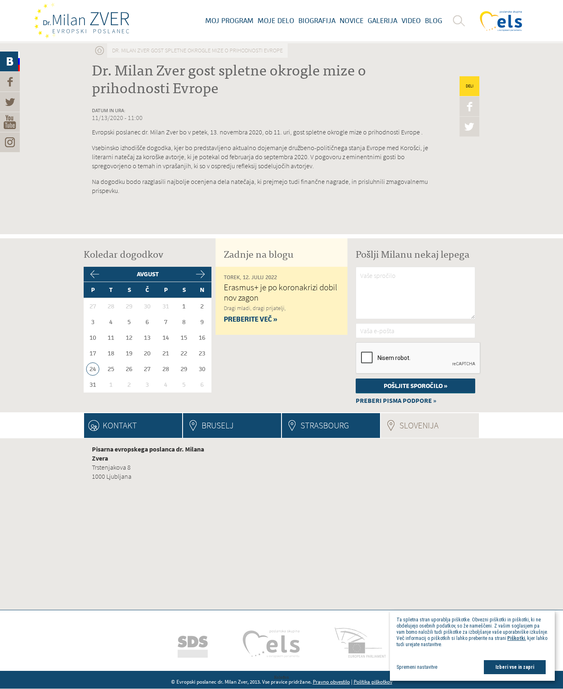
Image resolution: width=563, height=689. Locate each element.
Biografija (316, 20)
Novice (352, 20)
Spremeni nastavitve (416, 667)
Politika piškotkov (373, 681)
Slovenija (439, 425)
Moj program (229, 20)
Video (411, 20)
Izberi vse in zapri (514, 667)
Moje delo (276, 20)
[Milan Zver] (81, 20)
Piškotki (516, 638)
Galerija (382, 20)
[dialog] (472, 645)
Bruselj (218, 425)
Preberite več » (250, 319)
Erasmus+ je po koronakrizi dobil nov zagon (280, 292)
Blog (433, 20)
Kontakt (120, 425)
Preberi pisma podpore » (396, 400)
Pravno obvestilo (331, 681)
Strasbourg (324, 425)
